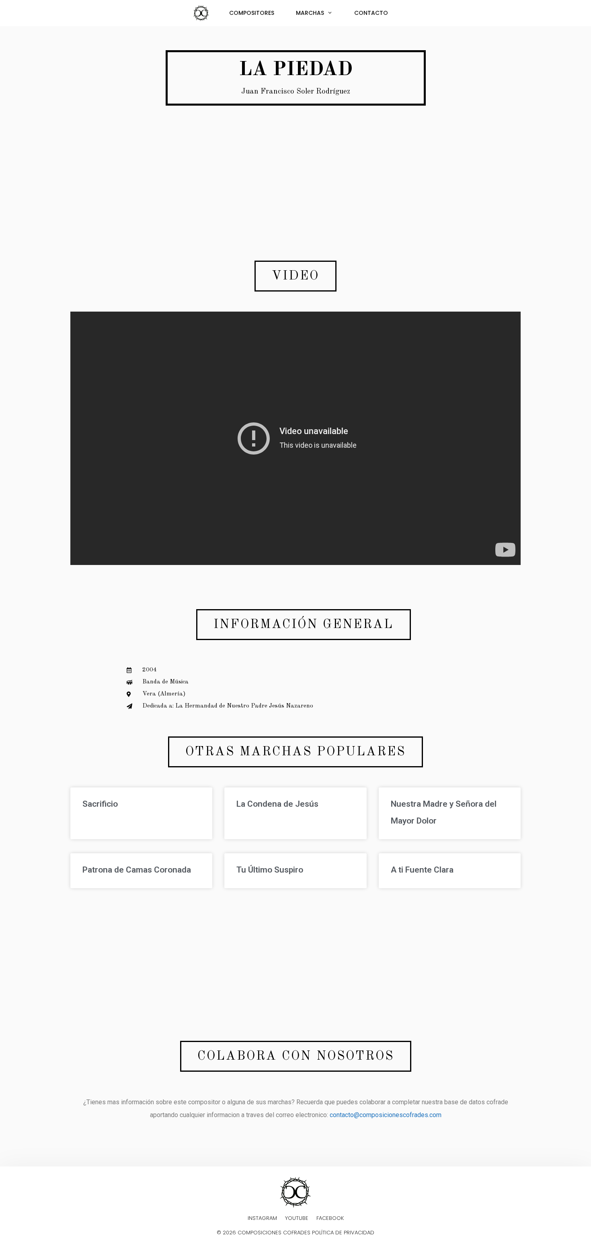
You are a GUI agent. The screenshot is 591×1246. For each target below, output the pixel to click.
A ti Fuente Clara (422, 870)
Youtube (296, 1218)
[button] (295, 276)
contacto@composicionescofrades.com (385, 1115)
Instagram (262, 1218)
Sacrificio (100, 804)
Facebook (330, 1218)
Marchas (310, 13)
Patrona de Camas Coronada (136, 870)
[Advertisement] (295, 175)
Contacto (371, 13)
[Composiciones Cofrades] (203, 13)
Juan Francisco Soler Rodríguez (295, 92)
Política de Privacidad (343, 1232)
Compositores (251, 13)
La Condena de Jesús (277, 804)
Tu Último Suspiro (269, 870)
